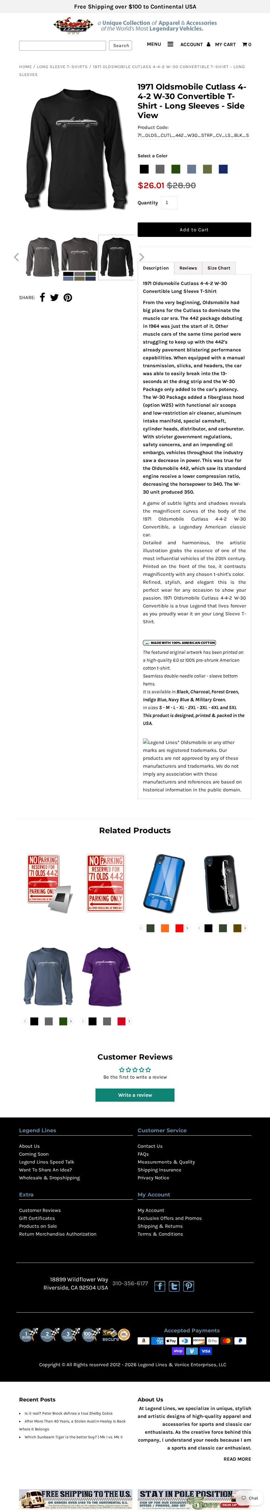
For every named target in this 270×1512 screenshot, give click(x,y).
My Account (151, 1210)
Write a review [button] (135, 1095)
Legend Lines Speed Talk (46, 1162)
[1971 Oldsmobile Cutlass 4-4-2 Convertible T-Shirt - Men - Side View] (106, 1008)
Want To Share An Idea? (45, 1170)
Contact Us (150, 1146)
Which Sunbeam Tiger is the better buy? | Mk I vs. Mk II (73, 1437)
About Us (29, 1146)
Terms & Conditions (160, 1234)
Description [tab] (156, 268)
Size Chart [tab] (218, 268)
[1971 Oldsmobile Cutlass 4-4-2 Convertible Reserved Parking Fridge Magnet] (48, 915)
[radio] (144, 169)
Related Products (135, 830)
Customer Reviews (40, 1210)
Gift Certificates (37, 1218)
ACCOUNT (192, 44)
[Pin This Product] (68, 298)
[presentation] (187, 928)
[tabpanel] (194, 536)
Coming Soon (34, 1154)
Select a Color (153, 156)
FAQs (143, 1154)
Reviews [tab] (188, 268)
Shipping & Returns (160, 1226)
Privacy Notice (153, 1178)
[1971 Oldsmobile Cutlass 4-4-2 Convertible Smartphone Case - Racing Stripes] (164, 915)
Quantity (148, 203)
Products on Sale (38, 1226)
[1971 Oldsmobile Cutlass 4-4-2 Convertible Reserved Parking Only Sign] (106, 915)
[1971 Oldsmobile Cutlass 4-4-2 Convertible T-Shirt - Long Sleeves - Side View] (48, 1008)
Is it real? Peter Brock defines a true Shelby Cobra (69, 1413)
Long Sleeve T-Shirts (62, 66)
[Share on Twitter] (54, 298)
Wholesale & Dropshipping (49, 1178)
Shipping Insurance (159, 1170)
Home (25, 66)
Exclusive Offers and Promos (170, 1218)
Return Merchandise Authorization (57, 1234)
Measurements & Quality (166, 1162)
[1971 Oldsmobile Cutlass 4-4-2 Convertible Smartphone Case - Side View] (222, 915)
